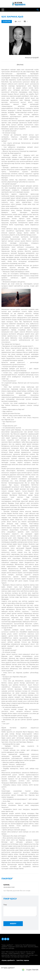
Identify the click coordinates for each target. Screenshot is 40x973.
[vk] (8, 939)
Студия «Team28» (32, 970)
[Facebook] (2, 939)
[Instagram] (5, 939)
